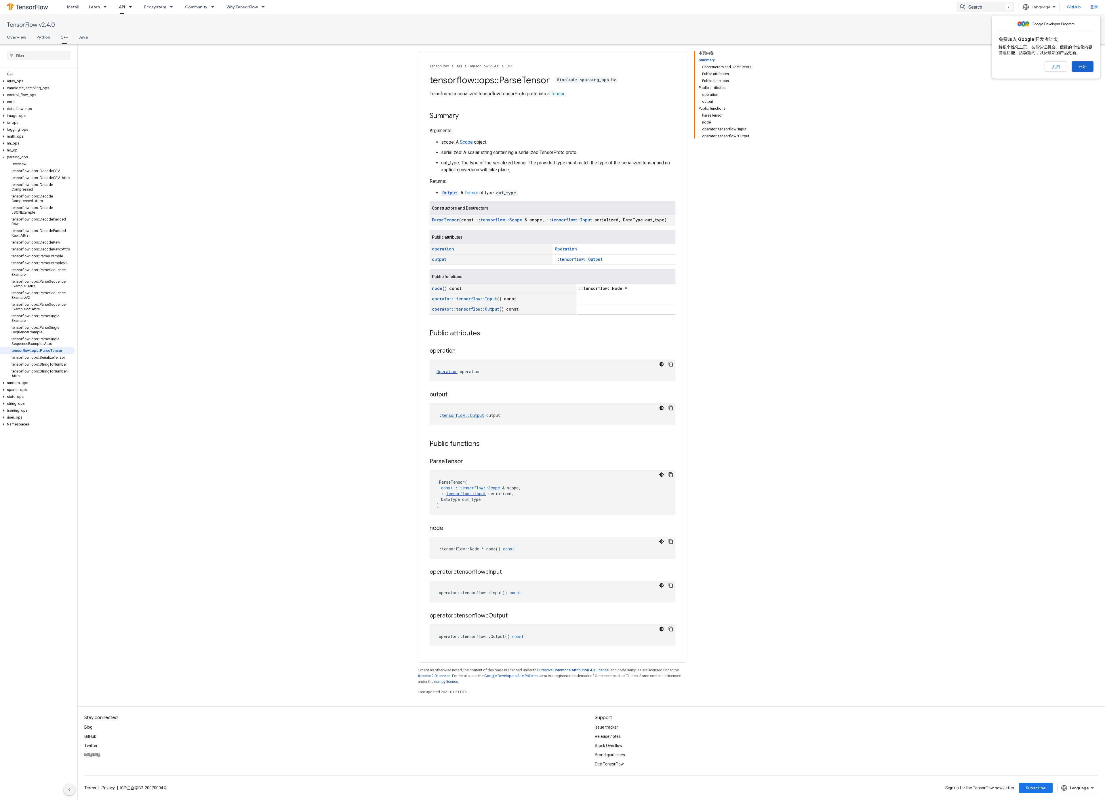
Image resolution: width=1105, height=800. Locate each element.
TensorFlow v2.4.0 (31, 24)
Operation (566, 249)
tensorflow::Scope (501, 220)
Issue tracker (606, 727)
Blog (88, 727)
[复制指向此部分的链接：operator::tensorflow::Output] (513, 616)
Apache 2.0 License (434, 676)
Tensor (557, 93)
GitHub (1074, 6)
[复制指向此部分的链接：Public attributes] (486, 333)
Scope (466, 142)
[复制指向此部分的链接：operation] (461, 351)
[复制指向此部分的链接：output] (453, 395)
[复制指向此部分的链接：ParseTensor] (469, 461)
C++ (64, 37)
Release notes (608, 736)
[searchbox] (39, 55)
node (437, 288)
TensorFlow (439, 66)
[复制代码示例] (670, 364)
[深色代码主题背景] (661, 364)
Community (196, 6)
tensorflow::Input (571, 220)
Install (73, 6)
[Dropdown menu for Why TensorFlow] (265, 7)
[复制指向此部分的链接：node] (449, 528)
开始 (1083, 66)
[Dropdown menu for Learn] (107, 7)
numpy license (446, 681)
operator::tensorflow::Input (464, 298)
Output (449, 192)
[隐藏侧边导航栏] (69, 789)
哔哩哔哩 (92, 755)
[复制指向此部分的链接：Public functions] (485, 444)
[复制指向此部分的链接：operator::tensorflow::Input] (507, 572)
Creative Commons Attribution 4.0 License (574, 670)
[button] (37, 81)
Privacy (108, 788)
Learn (94, 6)
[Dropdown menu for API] (132, 7)
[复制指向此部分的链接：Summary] (464, 116)
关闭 (1056, 66)
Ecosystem (155, 6)
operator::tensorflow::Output (465, 309)
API (122, 6)
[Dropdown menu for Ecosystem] (173, 7)
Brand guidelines (610, 755)
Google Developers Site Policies (511, 676)
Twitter (91, 745)
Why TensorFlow (242, 6)
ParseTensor (445, 220)
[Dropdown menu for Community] (214, 7)
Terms (90, 788)
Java (83, 37)
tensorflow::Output (581, 259)
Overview (16, 37)
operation (443, 249)
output (439, 259)
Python (43, 37)
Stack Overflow (608, 745)
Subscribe (1036, 788)
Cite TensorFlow (609, 764)
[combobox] (985, 7)
